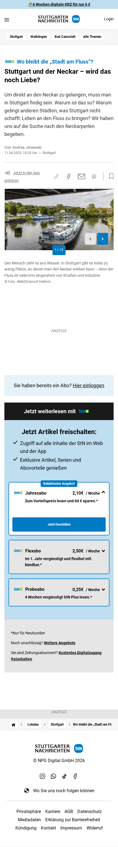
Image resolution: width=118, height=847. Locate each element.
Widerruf (94, 828)
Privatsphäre (28, 811)
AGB (68, 811)
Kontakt (48, 828)
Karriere (52, 811)
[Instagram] (42, 776)
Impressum (71, 828)
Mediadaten (29, 819)
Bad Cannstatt (65, 37)
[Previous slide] (90, 239)
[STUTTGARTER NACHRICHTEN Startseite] (59, 19)
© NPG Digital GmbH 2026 (59, 760)
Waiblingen (38, 37)
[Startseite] (13, 725)
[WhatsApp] (53, 776)
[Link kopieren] (56, 176)
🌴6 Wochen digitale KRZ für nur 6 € (59, 4)
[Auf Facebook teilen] (68, 176)
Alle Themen (92, 37)
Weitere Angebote (59, 643)
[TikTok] (64, 776)
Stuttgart (16, 37)
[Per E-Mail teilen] (81, 176)
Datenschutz (89, 811)
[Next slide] (102, 239)
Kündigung (25, 828)
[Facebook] (75, 776)
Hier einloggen (88, 385)
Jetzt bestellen (59, 524)
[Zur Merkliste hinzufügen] (110, 176)
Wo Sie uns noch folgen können (63, 790)
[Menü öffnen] (6, 19)
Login (109, 19)
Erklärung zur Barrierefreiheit (72, 819)
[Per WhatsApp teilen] (94, 176)
